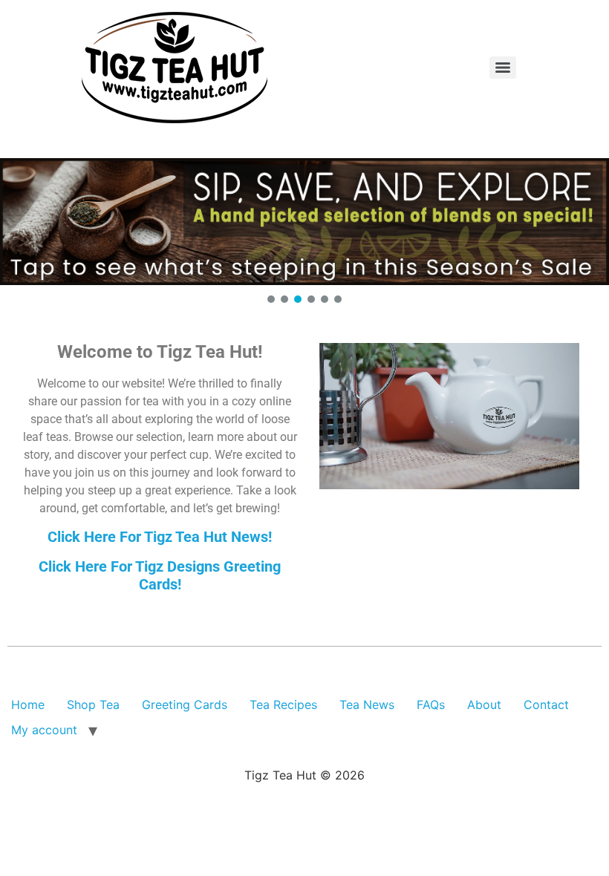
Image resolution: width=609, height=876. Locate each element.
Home (28, 704)
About (484, 704)
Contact (546, 704)
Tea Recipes (283, 704)
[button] (304, 221)
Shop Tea (93, 704)
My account (44, 729)
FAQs (431, 704)
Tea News (366, 704)
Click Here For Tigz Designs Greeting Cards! (160, 575)
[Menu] (502, 67)
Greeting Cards (184, 704)
